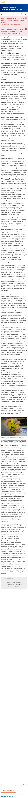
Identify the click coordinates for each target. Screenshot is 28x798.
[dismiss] (26, 18)
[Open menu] (2, 14)
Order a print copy (8, 790)
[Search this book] (21, 14)
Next (24, 784)
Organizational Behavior (9, 7)
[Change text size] (25, 14)
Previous (5, 785)
